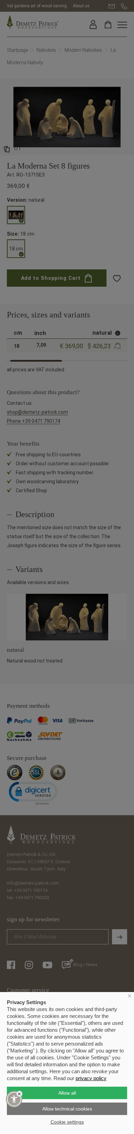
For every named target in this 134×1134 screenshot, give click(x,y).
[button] (14, 1099)
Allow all (67, 1093)
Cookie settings (67, 1122)
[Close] (19, 1094)
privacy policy (91, 1078)
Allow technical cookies (67, 1109)
